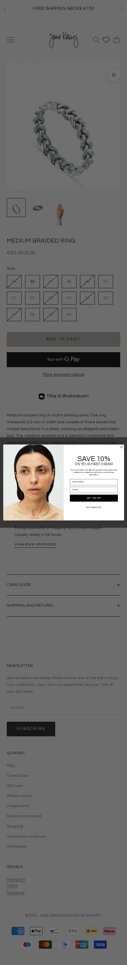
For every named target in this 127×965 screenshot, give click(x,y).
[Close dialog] (121, 447)
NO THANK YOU (93, 507)
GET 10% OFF (93, 498)
